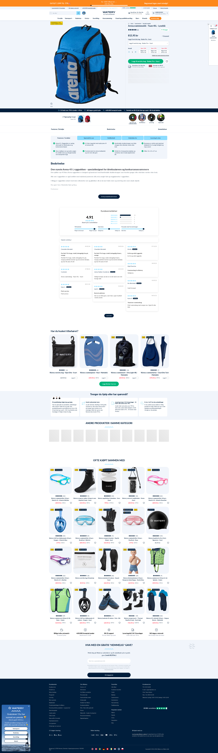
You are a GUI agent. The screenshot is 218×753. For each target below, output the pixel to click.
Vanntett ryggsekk (147, 23)
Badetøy (78, 18)
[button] (114, 215)
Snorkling (96, 18)
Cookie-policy (52, 713)
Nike (112, 723)
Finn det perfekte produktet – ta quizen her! (59, 708)
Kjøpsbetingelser (84, 718)
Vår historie (83, 689)
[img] (65, 247)
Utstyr (87, 18)
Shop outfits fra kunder (54, 718)
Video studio (52, 715)
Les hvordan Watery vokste (139, 734)
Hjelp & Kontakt (164, 8)
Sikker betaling (52, 692)
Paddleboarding (115, 705)
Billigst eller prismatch (61, 633)
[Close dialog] (29, 706)
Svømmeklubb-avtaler (85, 697)
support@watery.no (151, 689)
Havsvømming (107, 18)
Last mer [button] (109, 315)
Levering (51, 697)
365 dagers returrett (74, 8)
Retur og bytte (52, 700)
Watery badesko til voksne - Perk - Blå (109, 618)
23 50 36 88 (146, 8)
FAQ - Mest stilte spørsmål (86, 708)
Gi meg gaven (109, 675)
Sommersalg (155, 18)
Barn (137, 18)
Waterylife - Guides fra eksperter (88, 713)
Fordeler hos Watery (85, 702)
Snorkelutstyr (114, 700)
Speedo (113, 715)
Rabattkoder (52, 702)
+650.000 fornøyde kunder (89, 8)
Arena (112, 717)
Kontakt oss (52, 689)
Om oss (155, 8)
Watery (113, 712)
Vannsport (68, 18)
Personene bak (83, 695)
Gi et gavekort (52, 723)
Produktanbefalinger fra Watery (56, 705)
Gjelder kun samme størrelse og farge (160, 55)
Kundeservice (52, 687)
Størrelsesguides (53, 710)
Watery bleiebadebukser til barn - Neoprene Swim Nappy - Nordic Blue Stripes (133, 580)
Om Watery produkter (85, 692)
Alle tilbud (113, 687)
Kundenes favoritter (116, 689)
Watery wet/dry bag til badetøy (84, 578)
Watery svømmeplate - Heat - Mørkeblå (94, 373)
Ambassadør (83, 700)
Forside (60, 18)
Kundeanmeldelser (84, 705)
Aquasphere (114, 720)
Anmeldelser (162, 129)
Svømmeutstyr (138, 23)
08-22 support (109, 633)
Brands (144, 18)
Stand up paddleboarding (124, 18)
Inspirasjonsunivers (53, 721)
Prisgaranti (51, 695)
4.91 (89, 217)
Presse (82, 710)
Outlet (113, 692)
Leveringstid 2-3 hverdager (58, 8)
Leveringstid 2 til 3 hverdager (133, 633)
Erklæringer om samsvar (55, 726)
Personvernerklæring (85, 715)
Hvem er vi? (83, 687)
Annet (16, 741)
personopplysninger (108, 669)
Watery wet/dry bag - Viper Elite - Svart (63, 373)
